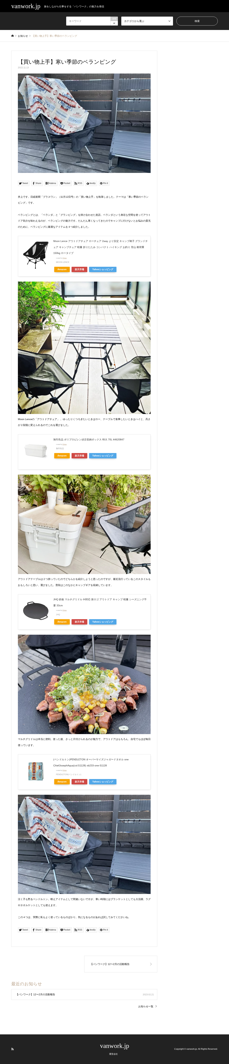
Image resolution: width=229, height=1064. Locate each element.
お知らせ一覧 (145, 1006)
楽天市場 (79, 269)
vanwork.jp (114, 1045)
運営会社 (113, 1054)
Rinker (65, 258)
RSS (12, 1049)
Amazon (62, 269)
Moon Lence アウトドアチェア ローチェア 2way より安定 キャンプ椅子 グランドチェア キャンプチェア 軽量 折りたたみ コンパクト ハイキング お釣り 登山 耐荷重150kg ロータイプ (100, 247)
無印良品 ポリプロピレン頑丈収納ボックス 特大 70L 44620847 (88, 439)
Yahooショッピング (102, 269)
